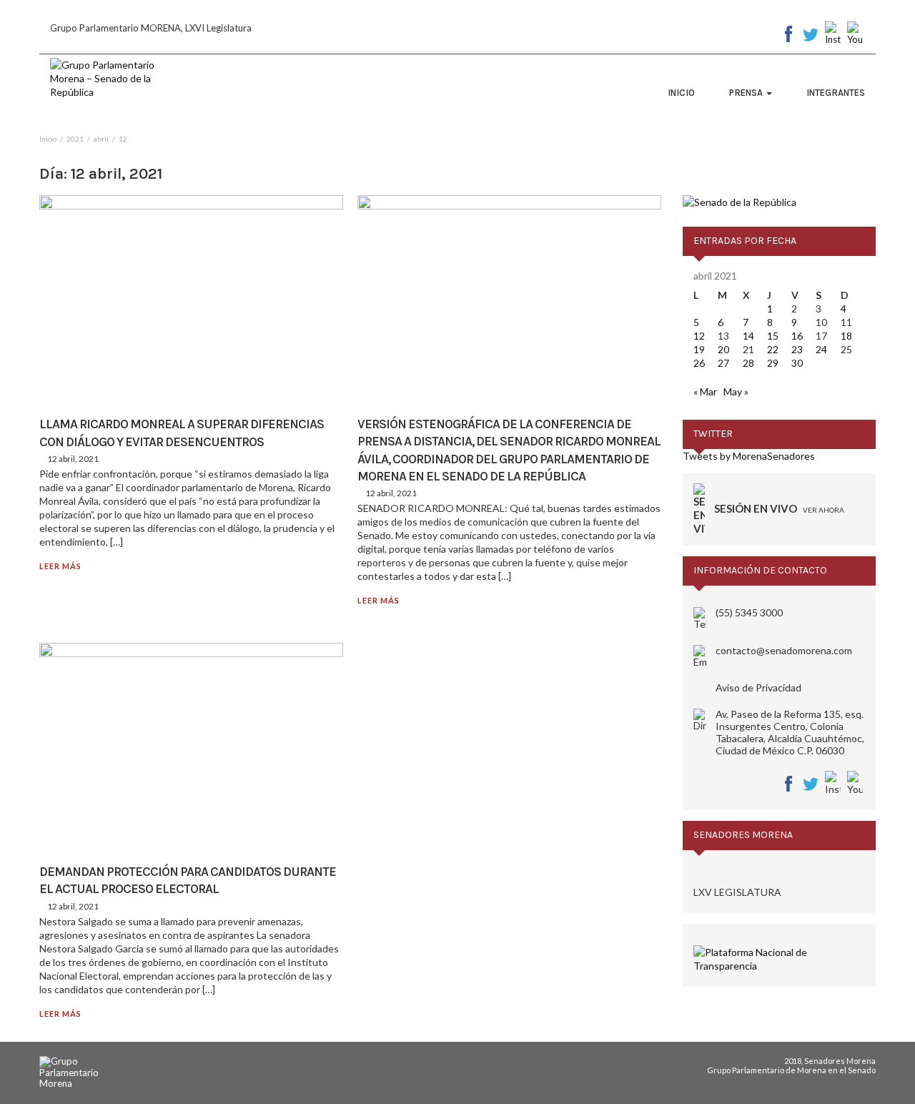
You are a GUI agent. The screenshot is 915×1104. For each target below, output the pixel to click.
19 (699, 349)
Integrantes (835, 92)
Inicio (681, 92)
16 (797, 336)
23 (797, 349)
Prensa (747, 92)
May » (735, 391)
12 (699, 336)
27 (723, 363)
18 (846, 336)
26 (699, 363)
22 (772, 349)
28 (748, 363)
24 (821, 349)
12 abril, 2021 (73, 458)
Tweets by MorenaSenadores (749, 456)
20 (723, 349)
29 (772, 363)
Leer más (60, 566)
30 (797, 363)
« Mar (705, 391)
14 (748, 336)
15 (772, 336)
